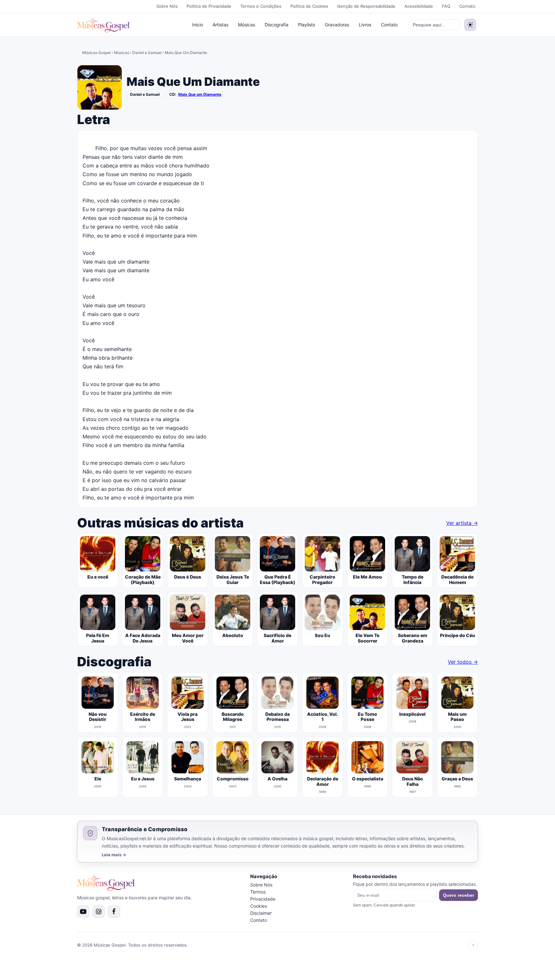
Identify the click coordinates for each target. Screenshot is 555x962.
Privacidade (262, 899)
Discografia (276, 24)
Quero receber (458, 895)
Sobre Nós (167, 6)
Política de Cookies (309, 6)
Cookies (258, 906)
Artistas (220, 24)
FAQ (446, 6)
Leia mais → (114, 855)
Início (197, 24)
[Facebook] (114, 911)
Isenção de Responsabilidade (366, 6)
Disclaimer (261, 913)
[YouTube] (83, 911)
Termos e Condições (260, 6)
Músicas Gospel (96, 52)
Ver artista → (462, 523)
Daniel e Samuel (147, 52)
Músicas (246, 24)
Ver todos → (463, 661)
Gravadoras (337, 24)
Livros (365, 24)
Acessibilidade (418, 6)
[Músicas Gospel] (103, 24)
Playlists (306, 24)
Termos (258, 892)
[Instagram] (98, 911)
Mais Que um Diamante (199, 94)
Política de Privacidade (209, 6)
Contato (467, 6)
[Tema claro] (470, 25)
